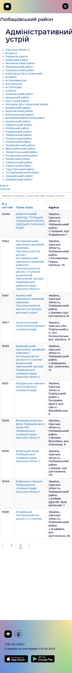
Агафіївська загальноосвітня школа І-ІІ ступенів (29, 515)
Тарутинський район (20, 169)
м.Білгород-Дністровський (24, 73)
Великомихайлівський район (25, 117)
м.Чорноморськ (16, 80)
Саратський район (18, 165)
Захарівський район (19, 176)
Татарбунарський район (22, 172)
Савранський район (19, 162)
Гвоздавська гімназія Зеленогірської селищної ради (30, 387)
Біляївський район (18, 107)
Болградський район (20, 114)
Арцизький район (17, 97)
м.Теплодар (14, 87)
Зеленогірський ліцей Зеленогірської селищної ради (30, 326)
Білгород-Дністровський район (27, 104)
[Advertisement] (36, 584)
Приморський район (19, 66)
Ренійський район (18, 158)
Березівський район (19, 111)
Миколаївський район (20, 148)
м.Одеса (11, 53)
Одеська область (18, 49)
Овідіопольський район (21, 152)
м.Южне (11, 90)
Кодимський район (19, 131)
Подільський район (19, 138)
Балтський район (17, 100)
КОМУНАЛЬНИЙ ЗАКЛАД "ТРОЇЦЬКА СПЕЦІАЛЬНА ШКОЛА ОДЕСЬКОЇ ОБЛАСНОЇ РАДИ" (30, 221)
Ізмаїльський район (19, 124)
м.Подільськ (14, 83)
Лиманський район (19, 134)
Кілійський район (17, 128)
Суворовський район (20, 70)
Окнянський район (18, 141)
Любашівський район (20, 145)
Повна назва (24, 207)
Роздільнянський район (22, 155)
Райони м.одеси (17, 56)
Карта (4, 185)
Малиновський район (20, 63)
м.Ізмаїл (11, 77)
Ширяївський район (19, 179)
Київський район (17, 59)
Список (5, 189)
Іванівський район (18, 121)
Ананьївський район (19, 93)
